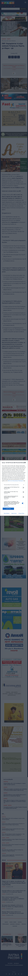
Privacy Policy (21, 513)
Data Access (14, 513)
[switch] (23, 487)
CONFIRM (8, 508)
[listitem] (14, 484)
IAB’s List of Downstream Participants (15, 480)
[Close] (25, 462)
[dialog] (14, 488)
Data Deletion (6, 513)
